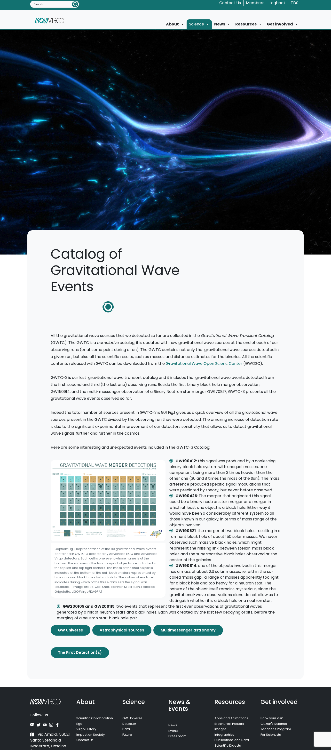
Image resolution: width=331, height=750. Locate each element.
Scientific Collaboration (94, 718)
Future (127, 734)
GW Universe (70, 630)
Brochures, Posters (229, 723)
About (172, 24)
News (219, 24)
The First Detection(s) (80, 652)
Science (196, 24)
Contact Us (230, 3)
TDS (294, 3)
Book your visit (271, 718)
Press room (177, 736)
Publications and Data (231, 740)
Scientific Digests (227, 745)
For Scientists (270, 734)
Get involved (280, 24)
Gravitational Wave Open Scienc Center (204, 363)
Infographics (224, 734)
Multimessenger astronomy (188, 630)
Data (126, 729)
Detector (129, 723)
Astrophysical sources (122, 630)
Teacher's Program (275, 729)
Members (255, 3)
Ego (79, 723)
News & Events (179, 705)
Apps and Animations (231, 718)
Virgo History (86, 729)
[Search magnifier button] (75, 4)
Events (173, 730)
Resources (246, 24)
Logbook (277, 3)
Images (220, 729)
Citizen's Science (273, 723)
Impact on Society (90, 734)
